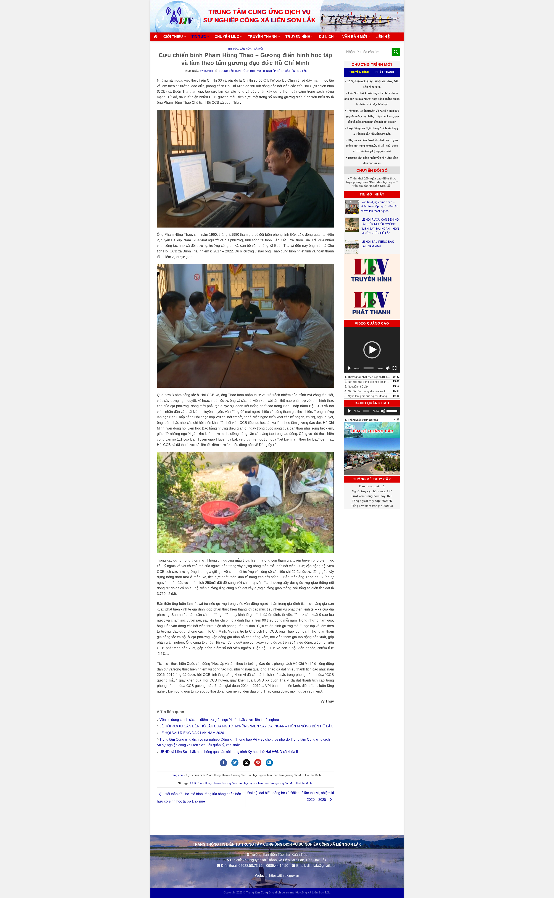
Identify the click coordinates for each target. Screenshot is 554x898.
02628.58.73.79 (250, 865)
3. (356, 386)
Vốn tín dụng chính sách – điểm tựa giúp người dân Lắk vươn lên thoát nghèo (219, 720)
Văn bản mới (354, 37)
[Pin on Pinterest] (257, 762)
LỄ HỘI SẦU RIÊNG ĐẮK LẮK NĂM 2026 (191, 733)
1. (368, 377)
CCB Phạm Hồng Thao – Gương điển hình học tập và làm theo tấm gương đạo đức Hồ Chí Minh (251, 783)
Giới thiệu (173, 37)
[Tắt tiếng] (387, 368)
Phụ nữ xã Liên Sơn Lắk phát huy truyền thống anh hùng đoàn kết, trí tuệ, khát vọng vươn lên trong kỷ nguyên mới (372, 146)
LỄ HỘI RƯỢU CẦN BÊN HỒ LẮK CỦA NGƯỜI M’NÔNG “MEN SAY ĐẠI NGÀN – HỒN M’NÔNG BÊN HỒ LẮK (246, 726)
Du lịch (326, 37)
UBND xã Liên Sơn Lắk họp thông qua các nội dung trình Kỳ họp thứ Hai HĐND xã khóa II (228, 752)
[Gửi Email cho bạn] (246, 762)
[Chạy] (349, 368)
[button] (372, 350)
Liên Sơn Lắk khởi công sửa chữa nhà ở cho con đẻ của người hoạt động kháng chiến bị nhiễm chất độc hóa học (371, 99)
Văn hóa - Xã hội (251, 48)
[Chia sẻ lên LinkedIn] (269, 762)
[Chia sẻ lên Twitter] (234, 762)
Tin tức (199, 37)
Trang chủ (176, 775)
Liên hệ (382, 37)
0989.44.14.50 (277, 865)
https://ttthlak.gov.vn (284, 875)
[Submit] (396, 52)
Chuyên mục (227, 37)
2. (368, 381)
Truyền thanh (262, 37)
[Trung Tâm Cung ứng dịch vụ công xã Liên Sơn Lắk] (175, 16)
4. (368, 391)
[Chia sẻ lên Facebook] (223, 762)
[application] (372, 350)
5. (366, 396)
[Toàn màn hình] (394, 368)
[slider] (392, 411)
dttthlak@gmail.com (322, 865)
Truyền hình (298, 37)
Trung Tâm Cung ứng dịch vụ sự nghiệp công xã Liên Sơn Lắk (263, 71)
